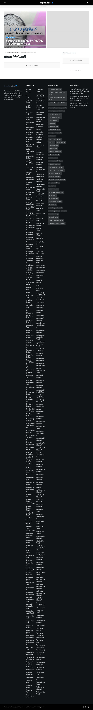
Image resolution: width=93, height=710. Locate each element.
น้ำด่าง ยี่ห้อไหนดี (30, 388)
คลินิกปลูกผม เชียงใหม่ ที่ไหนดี (30, 260)
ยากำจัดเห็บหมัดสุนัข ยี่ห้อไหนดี (30, 599)
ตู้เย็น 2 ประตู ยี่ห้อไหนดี (29, 317)
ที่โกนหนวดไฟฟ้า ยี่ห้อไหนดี (30, 362)
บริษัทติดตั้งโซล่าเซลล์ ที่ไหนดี (30, 473)
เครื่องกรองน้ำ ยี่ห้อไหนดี (40, 319)
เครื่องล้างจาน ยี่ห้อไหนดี (40, 461)
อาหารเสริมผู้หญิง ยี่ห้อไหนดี (40, 294)
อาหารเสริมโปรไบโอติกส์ (40, 299)
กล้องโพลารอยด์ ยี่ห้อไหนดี (30, 145)
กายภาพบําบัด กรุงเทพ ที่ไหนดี (30, 169)
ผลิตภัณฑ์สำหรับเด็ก (29, 574)
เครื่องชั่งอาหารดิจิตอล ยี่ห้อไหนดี (40, 344)
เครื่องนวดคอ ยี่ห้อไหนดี (40, 418)
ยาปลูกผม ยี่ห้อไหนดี (30, 622)
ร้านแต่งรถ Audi (29, 681)
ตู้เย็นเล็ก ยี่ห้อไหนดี (29, 327)
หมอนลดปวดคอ (53, 158)
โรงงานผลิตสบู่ (40, 650)
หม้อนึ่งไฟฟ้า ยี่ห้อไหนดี (40, 180)
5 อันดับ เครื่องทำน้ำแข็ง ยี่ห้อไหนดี (57, 104)
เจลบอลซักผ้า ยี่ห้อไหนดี (40, 483)
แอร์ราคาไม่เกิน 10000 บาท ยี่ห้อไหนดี (40, 579)
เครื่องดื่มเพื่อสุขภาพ (39, 376)
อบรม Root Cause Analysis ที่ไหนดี (40, 241)
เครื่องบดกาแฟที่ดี (53, 198)
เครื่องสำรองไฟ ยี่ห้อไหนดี (40, 471)
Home (5, 52)
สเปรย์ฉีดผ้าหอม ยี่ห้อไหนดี (40, 154)
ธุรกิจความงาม (30, 370)
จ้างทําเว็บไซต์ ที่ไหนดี (30, 284)
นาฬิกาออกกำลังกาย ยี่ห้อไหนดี (30, 383)
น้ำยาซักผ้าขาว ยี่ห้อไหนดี (30, 393)
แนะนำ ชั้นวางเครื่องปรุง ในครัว (40, 548)
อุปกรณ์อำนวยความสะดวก (40, 307)
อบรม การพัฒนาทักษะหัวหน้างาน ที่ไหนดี (39, 260)
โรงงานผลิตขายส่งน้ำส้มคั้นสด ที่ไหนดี (40, 635)
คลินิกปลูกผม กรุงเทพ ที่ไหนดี (30, 234)
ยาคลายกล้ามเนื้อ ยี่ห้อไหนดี (30, 612)
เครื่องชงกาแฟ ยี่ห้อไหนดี (40, 331)
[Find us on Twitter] (83, 707)
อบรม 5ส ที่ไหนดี (40, 215)
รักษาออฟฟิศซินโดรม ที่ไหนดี (30, 658)
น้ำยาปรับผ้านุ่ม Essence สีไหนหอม (30, 426)
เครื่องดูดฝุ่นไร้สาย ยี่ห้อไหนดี (40, 391)
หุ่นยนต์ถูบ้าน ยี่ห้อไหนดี (40, 205)
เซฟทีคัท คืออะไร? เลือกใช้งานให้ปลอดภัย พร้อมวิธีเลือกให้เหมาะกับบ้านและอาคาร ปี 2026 (79, 91)
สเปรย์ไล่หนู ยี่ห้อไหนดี (39, 164)
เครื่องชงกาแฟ (60, 170)
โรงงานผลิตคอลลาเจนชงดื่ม (40, 646)
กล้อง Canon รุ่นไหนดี (29, 133)
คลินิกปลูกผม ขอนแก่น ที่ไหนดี (30, 240)
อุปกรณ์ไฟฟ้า (40, 315)
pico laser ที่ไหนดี (29, 101)
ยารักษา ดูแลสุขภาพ (29, 632)
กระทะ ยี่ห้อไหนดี (30, 124)
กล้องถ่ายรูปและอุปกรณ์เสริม (29, 139)
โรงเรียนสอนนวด (40, 673)
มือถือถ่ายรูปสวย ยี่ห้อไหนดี (30, 593)
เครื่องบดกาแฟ (52, 195)
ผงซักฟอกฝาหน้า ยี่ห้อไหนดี (30, 569)
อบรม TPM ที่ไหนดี (39, 248)
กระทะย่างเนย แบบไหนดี (30, 129)
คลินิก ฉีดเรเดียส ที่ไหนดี (30, 193)
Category (10, 52)
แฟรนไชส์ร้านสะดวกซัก (40, 569)
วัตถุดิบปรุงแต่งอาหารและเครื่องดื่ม (40, 120)
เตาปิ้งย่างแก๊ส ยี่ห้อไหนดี (40, 496)
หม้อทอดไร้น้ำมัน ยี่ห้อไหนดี (40, 169)
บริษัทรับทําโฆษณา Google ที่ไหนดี (30, 529)
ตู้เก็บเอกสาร (29, 313)
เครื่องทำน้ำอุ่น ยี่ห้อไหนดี (40, 401)
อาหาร (38, 285)
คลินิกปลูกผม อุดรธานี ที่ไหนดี (30, 253)
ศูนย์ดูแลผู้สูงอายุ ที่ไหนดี (40, 125)
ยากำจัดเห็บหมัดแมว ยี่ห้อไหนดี (29, 606)
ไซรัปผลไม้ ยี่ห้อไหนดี (40, 683)
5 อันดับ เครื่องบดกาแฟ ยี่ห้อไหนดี (57, 108)
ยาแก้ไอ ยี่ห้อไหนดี (29, 648)
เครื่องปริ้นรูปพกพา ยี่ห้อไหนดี (40, 433)
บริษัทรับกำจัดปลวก (30, 479)
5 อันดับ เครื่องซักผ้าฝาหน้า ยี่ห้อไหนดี (57, 93)
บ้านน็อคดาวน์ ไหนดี (30, 556)
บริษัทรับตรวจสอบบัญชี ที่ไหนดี (30, 490)
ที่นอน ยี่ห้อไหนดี (30, 346)
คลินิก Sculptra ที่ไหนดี (30, 188)
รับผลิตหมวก (29, 667)
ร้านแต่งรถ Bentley (29, 686)
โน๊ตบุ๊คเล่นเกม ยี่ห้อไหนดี (40, 622)
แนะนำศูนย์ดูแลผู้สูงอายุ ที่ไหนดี (57, 223)
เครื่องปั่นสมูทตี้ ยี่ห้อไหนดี (40, 449)
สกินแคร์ (38, 129)
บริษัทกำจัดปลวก (60, 142)
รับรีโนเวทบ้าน (30, 670)
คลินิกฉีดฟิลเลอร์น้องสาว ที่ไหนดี (30, 228)
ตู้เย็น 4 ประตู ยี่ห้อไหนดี (29, 322)
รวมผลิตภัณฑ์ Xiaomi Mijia (30, 653)
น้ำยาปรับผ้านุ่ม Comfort (30, 420)
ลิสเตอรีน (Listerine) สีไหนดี (40, 108)
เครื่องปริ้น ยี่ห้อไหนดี (40, 427)
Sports (28, 110)
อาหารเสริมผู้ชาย (39, 289)
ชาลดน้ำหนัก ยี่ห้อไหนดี (29, 301)
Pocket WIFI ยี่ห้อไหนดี (29, 106)
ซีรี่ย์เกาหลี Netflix (53, 120)
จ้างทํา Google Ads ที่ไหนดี (30, 274)
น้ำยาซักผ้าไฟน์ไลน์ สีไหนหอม (30, 410)
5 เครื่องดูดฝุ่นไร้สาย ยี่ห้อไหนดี (56, 111)
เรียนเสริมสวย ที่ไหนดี (40, 522)
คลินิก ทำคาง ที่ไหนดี (29, 198)
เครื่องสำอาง (39, 474)
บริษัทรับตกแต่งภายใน (30, 484)
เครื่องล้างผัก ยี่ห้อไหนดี (39, 466)
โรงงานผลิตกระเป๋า (39, 629)
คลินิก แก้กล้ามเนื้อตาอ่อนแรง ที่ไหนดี (30, 221)
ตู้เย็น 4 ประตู (52, 136)
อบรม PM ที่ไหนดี (39, 234)
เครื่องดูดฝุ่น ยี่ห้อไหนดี (39, 386)
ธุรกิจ (27, 367)
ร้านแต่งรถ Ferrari (29, 691)
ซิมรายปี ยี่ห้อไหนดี (29, 306)
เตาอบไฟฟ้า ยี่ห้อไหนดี (39, 506)
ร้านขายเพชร (30, 678)
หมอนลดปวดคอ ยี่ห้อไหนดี (40, 175)
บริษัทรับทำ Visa (29, 495)
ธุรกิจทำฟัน (29, 373)
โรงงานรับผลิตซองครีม (40, 659)
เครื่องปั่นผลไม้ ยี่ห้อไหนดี (40, 439)
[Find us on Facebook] (80, 707)
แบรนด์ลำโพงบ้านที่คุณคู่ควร (40, 554)
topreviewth (11, 707)
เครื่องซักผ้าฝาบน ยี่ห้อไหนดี (40, 360)
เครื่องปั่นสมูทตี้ (52, 205)
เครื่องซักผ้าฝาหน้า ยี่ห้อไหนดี (40, 365)
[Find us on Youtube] (88, 707)
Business (28, 89)
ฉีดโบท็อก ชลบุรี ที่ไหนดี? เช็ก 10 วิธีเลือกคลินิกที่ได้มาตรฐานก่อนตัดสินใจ (79, 106)
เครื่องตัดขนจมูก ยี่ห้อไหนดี (40, 396)
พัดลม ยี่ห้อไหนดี (32, 52)
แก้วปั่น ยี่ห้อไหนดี (39, 527)
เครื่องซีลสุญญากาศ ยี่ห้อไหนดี (40, 370)
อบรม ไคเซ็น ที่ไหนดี (40, 276)
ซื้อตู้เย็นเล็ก (52, 123)
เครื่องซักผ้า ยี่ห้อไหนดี (39, 355)
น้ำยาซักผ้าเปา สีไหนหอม (30, 405)
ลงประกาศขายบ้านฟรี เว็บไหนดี (40, 101)
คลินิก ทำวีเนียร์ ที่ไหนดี (30, 208)
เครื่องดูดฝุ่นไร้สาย (53, 189)
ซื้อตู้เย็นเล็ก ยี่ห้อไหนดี (54, 130)
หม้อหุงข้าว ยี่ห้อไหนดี (40, 190)
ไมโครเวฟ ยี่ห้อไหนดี (40, 693)
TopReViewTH (11, 47)
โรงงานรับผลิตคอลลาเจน (40, 654)
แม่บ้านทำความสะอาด (40, 573)
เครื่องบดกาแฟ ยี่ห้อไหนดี (40, 422)
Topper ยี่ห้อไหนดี (29, 114)
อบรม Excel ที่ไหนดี (39, 219)
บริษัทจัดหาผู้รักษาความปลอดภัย (29, 459)
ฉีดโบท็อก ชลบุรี (28, 289)
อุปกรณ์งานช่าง (40, 303)
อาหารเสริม (52, 170)
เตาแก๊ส (64, 211)
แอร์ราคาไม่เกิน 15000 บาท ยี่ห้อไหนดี (40, 586)
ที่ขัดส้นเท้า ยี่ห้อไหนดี (29, 332)
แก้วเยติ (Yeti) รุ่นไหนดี (40, 532)
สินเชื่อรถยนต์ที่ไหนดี (40, 146)
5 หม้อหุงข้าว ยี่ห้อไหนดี (55, 89)
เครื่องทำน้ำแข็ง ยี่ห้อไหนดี (40, 406)
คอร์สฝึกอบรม (30, 265)
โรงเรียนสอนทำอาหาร (40, 669)
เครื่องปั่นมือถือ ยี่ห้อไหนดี (40, 444)
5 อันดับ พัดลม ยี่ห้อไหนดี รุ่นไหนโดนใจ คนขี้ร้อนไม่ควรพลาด (24, 42)
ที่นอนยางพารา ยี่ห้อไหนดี (30, 351)
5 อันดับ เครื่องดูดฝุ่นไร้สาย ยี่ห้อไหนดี (57, 98)
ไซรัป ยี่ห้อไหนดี (40, 678)
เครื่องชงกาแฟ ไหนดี (54, 183)
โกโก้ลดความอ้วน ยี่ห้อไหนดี (40, 604)
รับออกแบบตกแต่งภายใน (30, 674)
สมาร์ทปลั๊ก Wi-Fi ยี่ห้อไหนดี (40, 133)
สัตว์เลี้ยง (38, 142)
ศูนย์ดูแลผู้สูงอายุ (53, 148)
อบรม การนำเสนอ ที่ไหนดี (40, 253)
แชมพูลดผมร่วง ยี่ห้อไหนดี (40, 537)
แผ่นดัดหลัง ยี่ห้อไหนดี (39, 559)
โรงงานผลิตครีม (39, 641)
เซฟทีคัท (38, 487)
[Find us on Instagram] (85, 707)
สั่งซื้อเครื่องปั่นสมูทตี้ (54, 155)
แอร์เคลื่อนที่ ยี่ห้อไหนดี (39, 599)
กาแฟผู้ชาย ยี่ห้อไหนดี (29, 174)
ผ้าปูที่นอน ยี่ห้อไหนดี (30, 584)
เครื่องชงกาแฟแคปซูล (54, 176)
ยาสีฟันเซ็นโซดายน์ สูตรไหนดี (30, 642)
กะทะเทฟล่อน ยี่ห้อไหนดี (30, 157)
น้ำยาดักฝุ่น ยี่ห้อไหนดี (29, 415)
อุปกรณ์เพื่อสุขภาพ (39, 312)
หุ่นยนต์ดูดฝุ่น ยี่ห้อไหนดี (40, 200)
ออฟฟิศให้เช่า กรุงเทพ (40, 281)
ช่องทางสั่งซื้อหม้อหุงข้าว (55, 117)
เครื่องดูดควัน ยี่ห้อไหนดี (40, 381)
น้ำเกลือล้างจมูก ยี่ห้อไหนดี (30, 443)
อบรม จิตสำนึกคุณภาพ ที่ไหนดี (40, 267)
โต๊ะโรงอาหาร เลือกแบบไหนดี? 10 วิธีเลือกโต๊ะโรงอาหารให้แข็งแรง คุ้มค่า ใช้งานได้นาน (79, 98)
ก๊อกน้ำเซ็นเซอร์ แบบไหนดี (30, 151)
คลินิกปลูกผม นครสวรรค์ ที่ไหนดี (29, 246)
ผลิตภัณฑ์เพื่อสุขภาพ (29, 579)
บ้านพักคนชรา (30, 560)
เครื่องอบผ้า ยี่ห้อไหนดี (39, 478)
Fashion (28, 92)
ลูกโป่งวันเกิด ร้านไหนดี (40, 114)
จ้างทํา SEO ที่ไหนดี (29, 279)
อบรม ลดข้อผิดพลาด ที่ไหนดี (40, 271)
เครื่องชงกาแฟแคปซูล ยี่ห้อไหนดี (40, 337)
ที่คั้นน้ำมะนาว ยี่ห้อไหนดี (30, 337)
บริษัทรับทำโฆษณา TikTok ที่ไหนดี (30, 501)
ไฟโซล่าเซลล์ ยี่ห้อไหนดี (40, 688)
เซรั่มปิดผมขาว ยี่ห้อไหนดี (40, 491)
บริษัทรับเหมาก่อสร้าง (29, 542)
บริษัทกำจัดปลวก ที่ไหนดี (29, 453)
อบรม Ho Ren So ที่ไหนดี (40, 224)
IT (26, 95)
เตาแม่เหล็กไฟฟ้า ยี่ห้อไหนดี (40, 517)
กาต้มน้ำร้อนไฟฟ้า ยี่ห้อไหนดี (30, 163)
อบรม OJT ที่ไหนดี (39, 229)
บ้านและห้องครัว (11, 37)
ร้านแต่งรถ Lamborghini (30, 696)
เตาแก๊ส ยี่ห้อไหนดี (39, 511)
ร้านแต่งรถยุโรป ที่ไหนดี (40, 95)
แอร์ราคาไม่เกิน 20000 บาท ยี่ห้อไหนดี (40, 593)
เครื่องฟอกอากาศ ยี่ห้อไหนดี (40, 455)
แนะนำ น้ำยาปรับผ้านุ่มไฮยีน (56, 220)
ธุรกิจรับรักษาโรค (29, 377)
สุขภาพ (38, 150)
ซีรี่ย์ (27, 310)
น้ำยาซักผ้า (51, 142)
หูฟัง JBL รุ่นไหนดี (39, 210)
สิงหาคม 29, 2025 (21, 47)
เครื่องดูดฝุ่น (52, 186)
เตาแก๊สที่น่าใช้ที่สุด (53, 214)
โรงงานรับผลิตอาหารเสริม (40, 664)
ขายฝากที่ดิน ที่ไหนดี (29, 184)
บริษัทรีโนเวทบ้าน (29, 546)
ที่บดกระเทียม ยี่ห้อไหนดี (29, 356)
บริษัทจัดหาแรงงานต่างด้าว (29, 466)
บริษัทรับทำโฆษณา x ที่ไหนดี (29, 508)
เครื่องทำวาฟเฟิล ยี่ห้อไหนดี (40, 412)
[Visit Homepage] (46, 3)
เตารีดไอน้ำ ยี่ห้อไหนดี (39, 501)
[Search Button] (88, 2)
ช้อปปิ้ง (16, 52)
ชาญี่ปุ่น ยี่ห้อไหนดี (29, 296)
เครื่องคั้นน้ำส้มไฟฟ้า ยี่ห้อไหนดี (40, 325)
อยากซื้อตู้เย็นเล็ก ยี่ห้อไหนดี (56, 167)
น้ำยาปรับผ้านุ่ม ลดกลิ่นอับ (30, 432)
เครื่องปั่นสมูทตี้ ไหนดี (54, 211)
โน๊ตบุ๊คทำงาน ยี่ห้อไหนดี (40, 617)
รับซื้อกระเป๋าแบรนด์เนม (29, 663)
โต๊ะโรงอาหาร (40, 608)
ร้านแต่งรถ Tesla (39, 90)
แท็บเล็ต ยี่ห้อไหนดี (40, 542)
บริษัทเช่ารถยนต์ (28, 551)
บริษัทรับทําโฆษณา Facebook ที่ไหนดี (29, 521)
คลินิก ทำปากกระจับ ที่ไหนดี (30, 203)
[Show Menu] (5, 2)
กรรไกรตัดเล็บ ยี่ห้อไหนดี (30, 119)
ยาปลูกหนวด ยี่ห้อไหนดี (29, 627)
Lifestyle (28, 98)
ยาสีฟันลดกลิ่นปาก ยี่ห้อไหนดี (30, 637)
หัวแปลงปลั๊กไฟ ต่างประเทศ (40, 195)
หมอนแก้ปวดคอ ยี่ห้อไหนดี (40, 185)
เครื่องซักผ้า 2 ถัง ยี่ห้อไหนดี (40, 350)
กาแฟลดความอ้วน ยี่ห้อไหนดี (30, 179)
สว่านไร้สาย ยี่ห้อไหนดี (39, 138)
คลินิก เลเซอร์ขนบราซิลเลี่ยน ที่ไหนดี (30, 214)
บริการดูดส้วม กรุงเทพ (30, 448)
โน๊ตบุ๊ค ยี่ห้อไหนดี (39, 612)
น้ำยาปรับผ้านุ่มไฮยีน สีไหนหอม (30, 437)
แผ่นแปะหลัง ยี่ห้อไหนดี (40, 564)
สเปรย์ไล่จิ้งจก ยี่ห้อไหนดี (40, 159)
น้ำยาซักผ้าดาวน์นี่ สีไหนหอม (29, 399)
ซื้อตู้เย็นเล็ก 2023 (53, 126)
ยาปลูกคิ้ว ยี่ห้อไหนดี (30, 617)
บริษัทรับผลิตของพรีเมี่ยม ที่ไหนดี (29, 536)
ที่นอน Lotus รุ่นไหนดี (29, 341)
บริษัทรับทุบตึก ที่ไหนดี (30, 514)
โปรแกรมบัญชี (40, 625)
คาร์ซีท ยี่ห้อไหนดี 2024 (29, 269)
